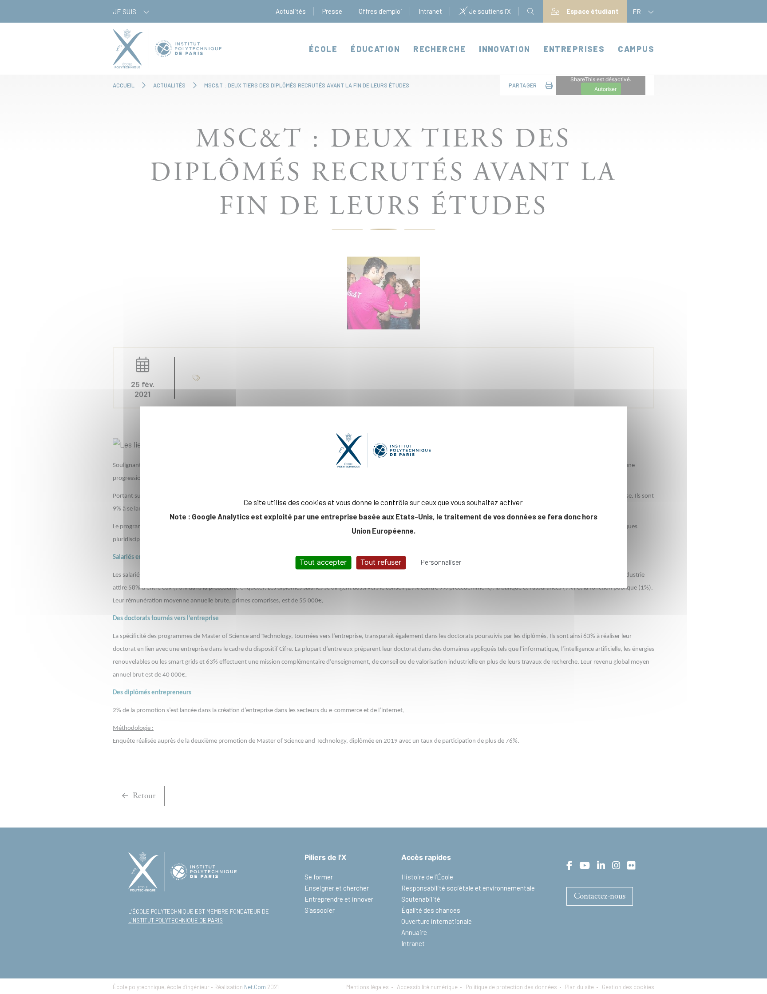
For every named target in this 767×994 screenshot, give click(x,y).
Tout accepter (323, 562)
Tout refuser (380, 562)
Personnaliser (441, 562)
